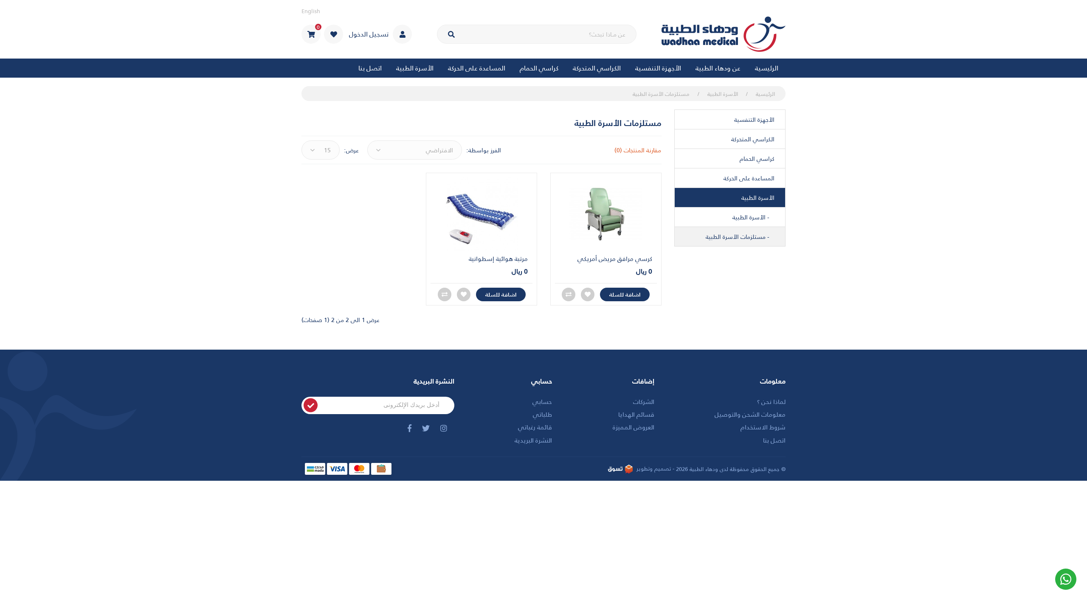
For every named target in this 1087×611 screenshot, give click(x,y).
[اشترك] (311, 405)
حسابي (542, 401)
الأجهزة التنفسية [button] (658, 67)
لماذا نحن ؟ (771, 401)
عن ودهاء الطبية (718, 67)
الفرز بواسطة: (483, 150)
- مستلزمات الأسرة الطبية (740, 236)
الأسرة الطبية (722, 93)
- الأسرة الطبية (753, 217)
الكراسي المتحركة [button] (597, 67)
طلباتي (542, 413)
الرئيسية (766, 67)
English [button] (310, 11)
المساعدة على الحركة (749, 178)
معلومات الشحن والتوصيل (750, 413)
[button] (311, 34)
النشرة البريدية (533, 439)
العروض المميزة (633, 426)
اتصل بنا (370, 67)
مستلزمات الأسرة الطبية (661, 93)
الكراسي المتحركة (752, 139)
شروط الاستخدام (763, 426)
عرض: (351, 150)
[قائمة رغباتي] (333, 34)
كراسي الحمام (757, 158)
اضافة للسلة (624, 294)
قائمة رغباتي (535, 426)
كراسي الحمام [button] (539, 67)
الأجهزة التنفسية (754, 119)
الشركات (643, 401)
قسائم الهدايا (636, 413)
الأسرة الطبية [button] (415, 67)
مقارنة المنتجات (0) (637, 150)
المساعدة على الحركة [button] (476, 67)
